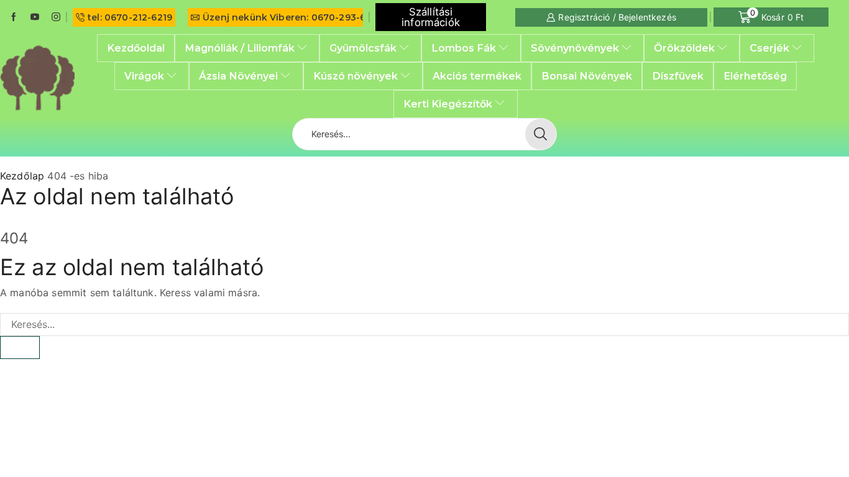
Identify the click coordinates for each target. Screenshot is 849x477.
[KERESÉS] (20, 347)
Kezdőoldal (136, 48)
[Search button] (540, 134)
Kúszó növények (355, 76)
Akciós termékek (477, 76)
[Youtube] (34, 17)
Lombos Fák (463, 48)
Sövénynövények (575, 48)
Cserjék (769, 48)
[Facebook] (13, 17)
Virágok (144, 76)
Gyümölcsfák (363, 48)
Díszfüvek (678, 76)
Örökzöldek (684, 48)
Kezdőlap (22, 176)
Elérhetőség (755, 76)
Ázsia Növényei (238, 76)
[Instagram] (56, 17)
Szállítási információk (431, 17)
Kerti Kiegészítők (447, 104)
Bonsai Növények (586, 76)
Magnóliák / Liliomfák (240, 48)
